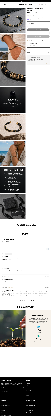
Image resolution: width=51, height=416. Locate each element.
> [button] (36, 300)
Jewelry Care (28, 390)
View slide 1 (46, 63)
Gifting (28, 52)
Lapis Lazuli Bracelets (30, 410)
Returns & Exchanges (5, 412)
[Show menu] (2, 4)
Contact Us (28, 388)
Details (28, 49)
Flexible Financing (29, 393)
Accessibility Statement (6, 415)
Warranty (28, 395)
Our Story (3, 403)
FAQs (27, 385)
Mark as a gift (31, 23)
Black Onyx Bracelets (30, 405)
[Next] (49, 1)
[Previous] (2, 1)
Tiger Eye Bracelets (30, 412)
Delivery (3, 410)
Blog (2, 408)
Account (28, 383)
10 (33, 300)
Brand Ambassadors (5, 405)
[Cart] (48, 4)
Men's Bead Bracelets (30, 403)
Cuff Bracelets (29, 408)
